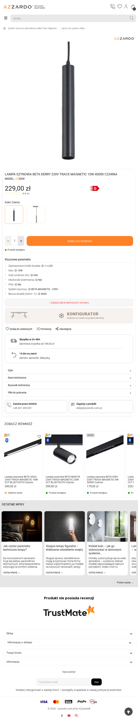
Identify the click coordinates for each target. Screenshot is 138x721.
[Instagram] (76, 715)
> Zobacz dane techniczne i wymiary (69, 302)
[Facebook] (62, 715)
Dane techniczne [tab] (17, 377)
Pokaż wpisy (124, 582)
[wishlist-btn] (39, 436)
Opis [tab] (10, 370)
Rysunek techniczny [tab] (19, 385)
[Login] (126, 7)
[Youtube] (69, 715)
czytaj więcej (10, 572)
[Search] (131, 18)
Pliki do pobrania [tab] (17, 392)
